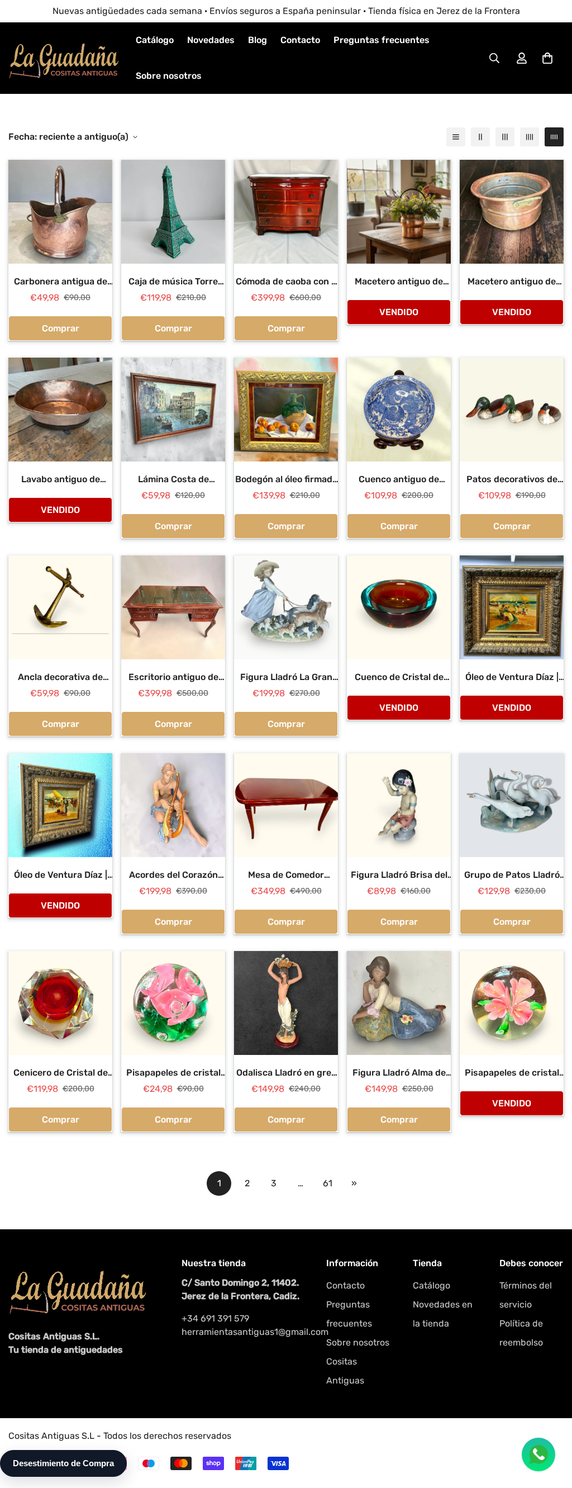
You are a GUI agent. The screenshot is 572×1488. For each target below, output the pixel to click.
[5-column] (554, 136)
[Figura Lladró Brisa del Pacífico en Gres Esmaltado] (399, 805)
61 (327, 1183)
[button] (547, 58)
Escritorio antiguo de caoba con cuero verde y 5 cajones (173, 678)
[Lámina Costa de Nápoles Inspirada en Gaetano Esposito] (173, 410)
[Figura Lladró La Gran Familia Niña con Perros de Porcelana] (286, 607)
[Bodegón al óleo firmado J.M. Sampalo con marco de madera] (286, 410)
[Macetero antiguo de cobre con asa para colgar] (399, 212)
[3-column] (504, 136)
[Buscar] (494, 58)
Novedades (211, 40)
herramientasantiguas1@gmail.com (243, 1332)
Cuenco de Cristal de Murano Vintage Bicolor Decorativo (399, 678)
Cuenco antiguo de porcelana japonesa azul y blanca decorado (399, 480)
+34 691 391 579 (215, 1318)
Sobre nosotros (169, 75)
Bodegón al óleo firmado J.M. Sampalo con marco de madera (286, 480)
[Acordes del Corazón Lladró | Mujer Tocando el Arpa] (173, 805)
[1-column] (455, 136)
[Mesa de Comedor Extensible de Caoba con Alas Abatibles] (286, 805)
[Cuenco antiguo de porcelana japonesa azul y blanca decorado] (399, 410)
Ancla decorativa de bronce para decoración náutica (60, 678)
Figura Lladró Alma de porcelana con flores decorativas (399, 1073)
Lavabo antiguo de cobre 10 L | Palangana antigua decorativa (60, 480)
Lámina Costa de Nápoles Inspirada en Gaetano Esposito (173, 480)
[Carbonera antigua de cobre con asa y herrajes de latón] (60, 212)
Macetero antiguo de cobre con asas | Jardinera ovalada (512, 282)
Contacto (300, 40)
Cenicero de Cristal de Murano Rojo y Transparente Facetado (60, 1073)
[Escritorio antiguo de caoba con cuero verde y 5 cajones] (173, 607)
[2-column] (480, 136)
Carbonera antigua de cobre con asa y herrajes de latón (60, 282)
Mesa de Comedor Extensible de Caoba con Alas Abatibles (286, 875)
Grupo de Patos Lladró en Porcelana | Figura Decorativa (512, 875)
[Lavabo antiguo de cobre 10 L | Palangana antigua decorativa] (60, 410)
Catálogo (155, 40)
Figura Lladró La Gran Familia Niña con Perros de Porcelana (286, 678)
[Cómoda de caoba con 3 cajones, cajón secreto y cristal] (286, 212)
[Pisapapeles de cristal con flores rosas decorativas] (173, 1003)
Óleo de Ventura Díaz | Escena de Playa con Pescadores (512, 678)
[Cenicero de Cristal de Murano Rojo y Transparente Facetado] (60, 1003)
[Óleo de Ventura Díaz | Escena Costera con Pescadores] (60, 805)
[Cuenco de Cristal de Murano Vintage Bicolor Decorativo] (399, 607)
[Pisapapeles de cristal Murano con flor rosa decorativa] (512, 1003)
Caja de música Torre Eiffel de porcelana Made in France (173, 282)
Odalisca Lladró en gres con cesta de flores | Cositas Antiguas (286, 1073)
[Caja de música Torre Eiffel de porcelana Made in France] (173, 212)
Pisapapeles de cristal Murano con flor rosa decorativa (512, 1073)
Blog (257, 40)
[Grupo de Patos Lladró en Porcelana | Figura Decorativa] (512, 805)
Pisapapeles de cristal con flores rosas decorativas (173, 1073)
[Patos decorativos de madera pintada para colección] (512, 410)
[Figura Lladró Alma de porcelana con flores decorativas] (399, 1003)
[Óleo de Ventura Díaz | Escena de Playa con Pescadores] (512, 607)
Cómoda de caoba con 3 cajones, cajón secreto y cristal (286, 282)
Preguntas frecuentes (381, 40)
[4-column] (529, 136)
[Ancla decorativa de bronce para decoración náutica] (60, 607)
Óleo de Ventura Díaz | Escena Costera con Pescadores (60, 875)
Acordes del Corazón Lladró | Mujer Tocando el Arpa (173, 875)
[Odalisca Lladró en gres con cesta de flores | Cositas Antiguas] (286, 1003)
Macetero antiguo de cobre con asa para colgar (399, 282)
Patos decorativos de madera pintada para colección (511, 480)
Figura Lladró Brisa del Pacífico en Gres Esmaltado (399, 875)
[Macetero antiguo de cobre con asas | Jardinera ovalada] (512, 212)
